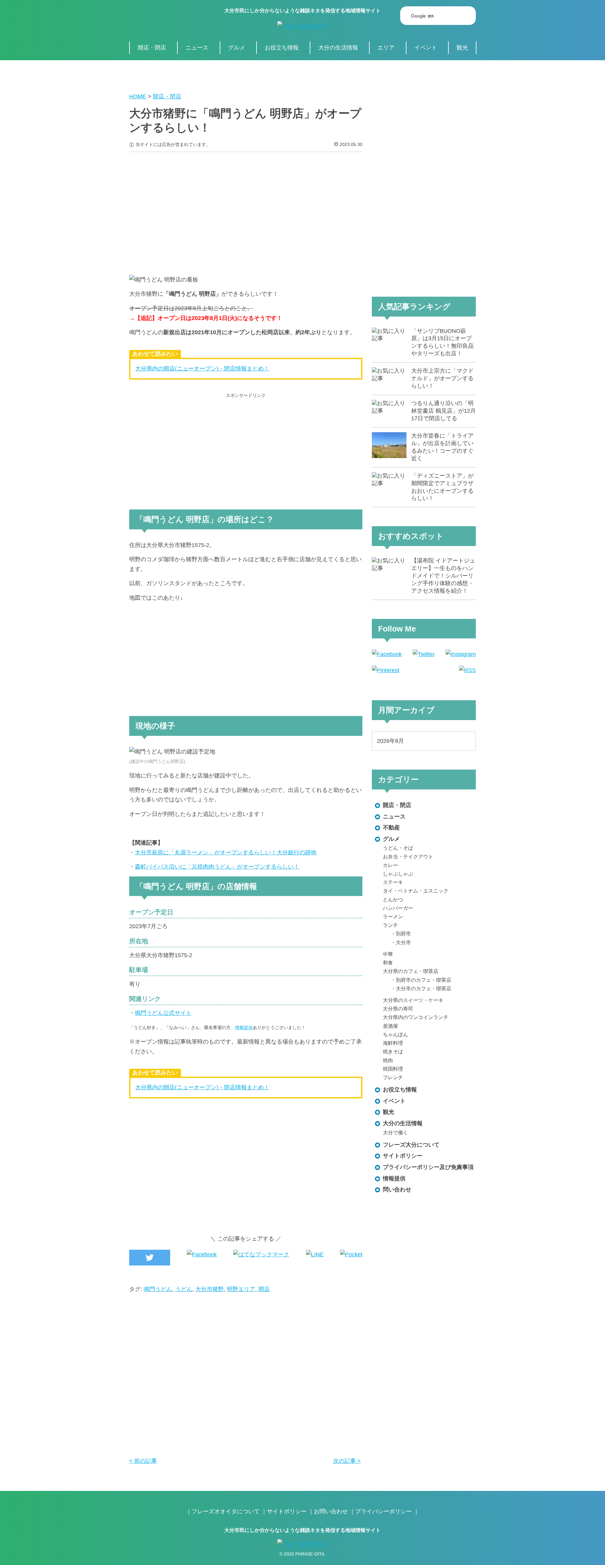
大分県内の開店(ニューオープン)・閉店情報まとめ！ (202, 368)
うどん (183, 1289)
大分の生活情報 (338, 47)
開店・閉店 (152, 47)
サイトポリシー (403, 1156)
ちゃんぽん (395, 1034)
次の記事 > (347, 1461)
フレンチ (393, 1077)
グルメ (236, 47)
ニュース (197, 47)
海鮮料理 (393, 1043)
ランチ (390, 925)
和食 (388, 962)
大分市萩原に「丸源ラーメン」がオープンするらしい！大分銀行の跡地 (225, 852)
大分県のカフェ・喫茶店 (410, 971)
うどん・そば (398, 848)
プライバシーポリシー (383, 1511)
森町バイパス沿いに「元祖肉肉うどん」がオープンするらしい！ (217, 867)
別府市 (403, 933)
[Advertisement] (245, 209)
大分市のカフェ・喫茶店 (423, 988)
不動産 (391, 827)
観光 (462, 47)
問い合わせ (397, 1189)
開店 (264, 1289)
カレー (390, 865)
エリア (386, 47)
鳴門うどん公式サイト (163, 1013)
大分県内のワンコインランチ (415, 1017)
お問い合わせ (331, 1511)
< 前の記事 (143, 1461)
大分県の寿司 (398, 1008)
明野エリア (241, 1289)
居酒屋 (390, 1026)
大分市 (403, 942)
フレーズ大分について (411, 1145)
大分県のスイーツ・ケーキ (413, 1000)
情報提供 (244, 1027)
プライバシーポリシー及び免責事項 (428, 1167)
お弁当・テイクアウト (408, 856)
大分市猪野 (209, 1289)
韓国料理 (393, 1069)
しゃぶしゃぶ (398, 873)
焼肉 (388, 1060)
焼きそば (393, 1051)
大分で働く (395, 1132)
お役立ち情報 (282, 47)
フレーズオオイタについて (226, 1511)
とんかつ (393, 899)
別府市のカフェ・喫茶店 (423, 980)
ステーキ (393, 882)
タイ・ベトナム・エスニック (415, 890)
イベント (425, 47)
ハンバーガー (398, 908)
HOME (137, 96)
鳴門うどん (158, 1289)
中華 (388, 954)
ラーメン (393, 916)
